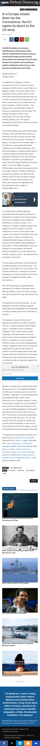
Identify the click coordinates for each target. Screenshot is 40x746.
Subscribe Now (20, 378)
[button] (20, 367)
